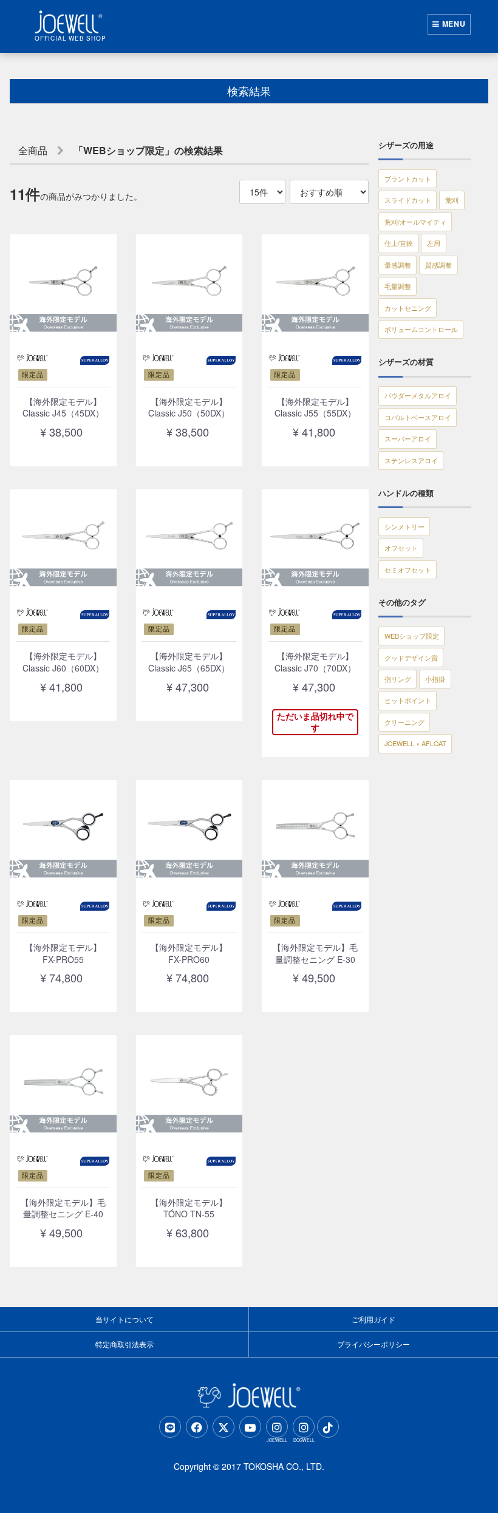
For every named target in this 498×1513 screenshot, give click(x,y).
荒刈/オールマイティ (415, 221)
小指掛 (435, 679)
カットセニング (407, 308)
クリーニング (404, 722)
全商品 (32, 150)
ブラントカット (407, 178)
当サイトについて (124, 1319)
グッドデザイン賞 (411, 657)
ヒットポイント (407, 700)
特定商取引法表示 (124, 1344)
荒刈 (452, 200)
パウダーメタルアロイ (417, 395)
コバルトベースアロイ (417, 417)
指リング (397, 679)
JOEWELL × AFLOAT (415, 743)
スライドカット (407, 200)
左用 (433, 243)
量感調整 (397, 265)
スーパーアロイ (407, 438)
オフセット (401, 547)
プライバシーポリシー (373, 1344)
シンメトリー (404, 526)
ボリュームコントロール (421, 329)
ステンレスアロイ (411, 460)
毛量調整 (397, 286)
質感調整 (438, 265)
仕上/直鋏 (398, 243)
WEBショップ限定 (411, 636)
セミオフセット (407, 569)
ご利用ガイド (373, 1319)
